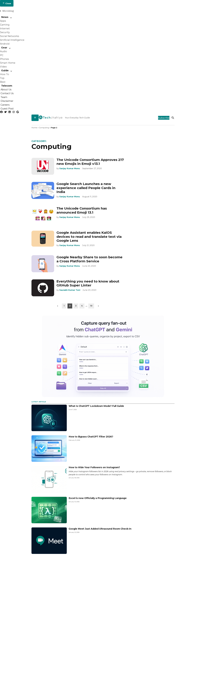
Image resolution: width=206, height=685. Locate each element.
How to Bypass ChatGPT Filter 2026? (91, 436)
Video (3, 66)
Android (4, 43)
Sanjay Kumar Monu (69, 168)
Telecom (6, 85)
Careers (5, 104)
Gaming (4, 24)
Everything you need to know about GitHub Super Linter (88, 283)
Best (2, 81)
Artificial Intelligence (12, 39)
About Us (6, 89)
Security (5, 32)
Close (8, 3)
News (4, 17)
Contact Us (7, 93)
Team (4, 97)
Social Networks (9, 36)
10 (91, 306)
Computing (44, 128)
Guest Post (7, 108)
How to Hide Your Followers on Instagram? (94, 467)
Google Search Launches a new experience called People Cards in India (86, 188)
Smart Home (7, 62)
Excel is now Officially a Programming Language (98, 498)
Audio (3, 51)
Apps (3, 20)
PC (1, 55)
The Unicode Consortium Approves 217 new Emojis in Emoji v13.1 (90, 162)
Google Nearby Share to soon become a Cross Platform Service (89, 259)
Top (2, 78)
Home (34, 128)
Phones (4, 59)
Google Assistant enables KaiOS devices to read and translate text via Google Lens (89, 237)
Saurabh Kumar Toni (69, 290)
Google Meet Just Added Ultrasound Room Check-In (100, 528)
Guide (5, 70)
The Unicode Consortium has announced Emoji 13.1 (82, 210)
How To (4, 74)
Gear (4, 47)
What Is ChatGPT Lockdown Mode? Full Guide (96, 406)
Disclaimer (7, 101)
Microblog (8, 10)
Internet (5, 28)
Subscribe (163, 117)
